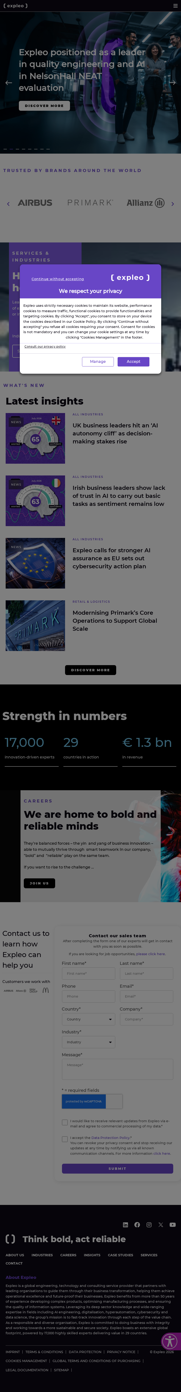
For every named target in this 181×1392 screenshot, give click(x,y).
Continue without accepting (58, 279)
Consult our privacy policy (45, 346)
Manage (98, 361)
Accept (133, 361)
